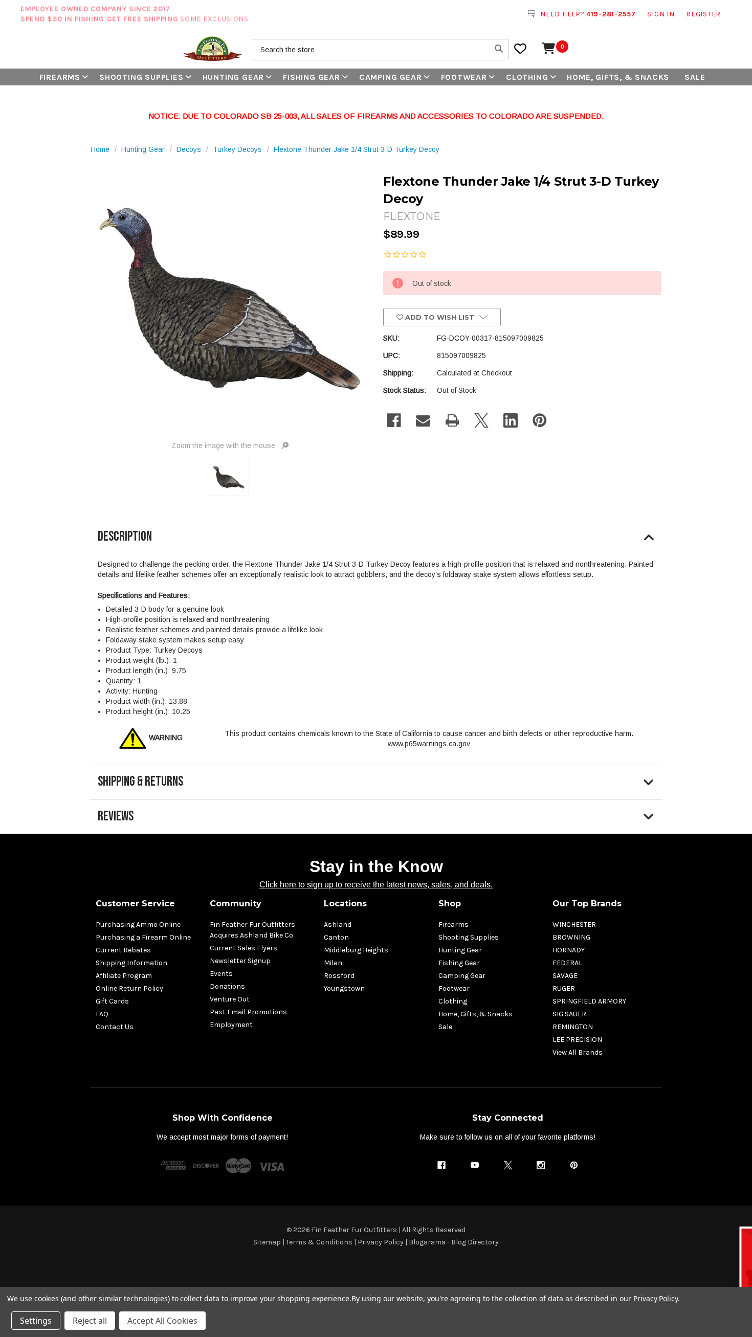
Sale (694, 77)
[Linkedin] (510, 420)
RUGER (563, 988)
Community (235, 903)
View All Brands (577, 1052)
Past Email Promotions (248, 1012)
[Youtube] (474, 1165)
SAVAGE (565, 975)
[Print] (452, 420)
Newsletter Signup (240, 960)
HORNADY (568, 950)
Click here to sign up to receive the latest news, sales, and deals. (376, 884)
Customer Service (135, 903)
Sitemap (267, 1242)
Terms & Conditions (319, 1242)
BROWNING (571, 937)
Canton (336, 937)
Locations (345, 903)
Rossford (339, 975)
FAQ (102, 1014)
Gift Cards (112, 1001)
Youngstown (344, 988)
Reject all (90, 1320)
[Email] (423, 420)
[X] (481, 420)
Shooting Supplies (141, 77)
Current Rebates (123, 950)
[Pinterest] (539, 420)
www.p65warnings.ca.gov (429, 744)
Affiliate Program (124, 975)
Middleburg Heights (356, 950)
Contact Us (115, 1026)
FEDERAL (567, 963)
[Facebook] (394, 420)
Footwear (464, 77)
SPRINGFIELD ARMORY (589, 1001)
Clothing (527, 77)
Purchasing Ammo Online (138, 924)
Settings (36, 1320)
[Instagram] (540, 1165)
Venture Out (230, 999)
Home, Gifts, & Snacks (618, 77)
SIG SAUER (569, 1014)
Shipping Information (131, 963)
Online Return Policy (129, 988)
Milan (333, 963)
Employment (231, 1024)
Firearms (59, 77)
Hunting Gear (233, 77)
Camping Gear (390, 77)
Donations (227, 986)
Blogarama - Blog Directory (454, 1242)
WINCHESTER (574, 924)
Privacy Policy (381, 1242)
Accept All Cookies (162, 1320)
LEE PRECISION (577, 1039)
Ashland (337, 924)
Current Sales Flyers (243, 948)
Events (221, 973)
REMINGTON (572, 1026)
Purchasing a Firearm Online (143, 937)
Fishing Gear (311, 77)
